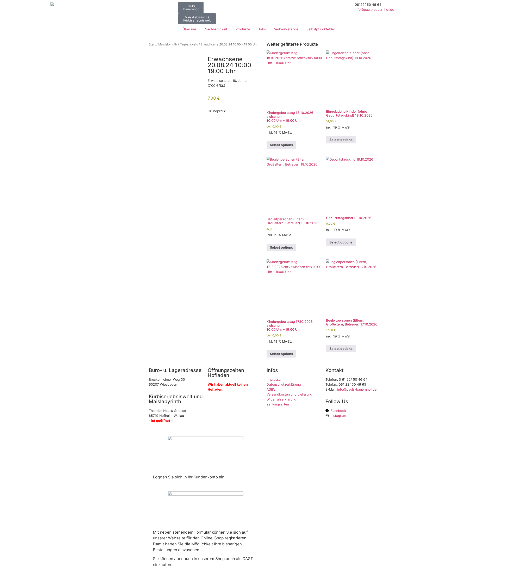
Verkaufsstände (286, 29)
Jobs (262, 29)
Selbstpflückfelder (320, 29)
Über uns (189, 29)
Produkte (243, 29)
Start (152, 44)
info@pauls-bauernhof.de (374, 9)
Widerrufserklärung (281, 399)
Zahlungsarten (278, 404)
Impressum (275, 379)
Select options (281, 145)
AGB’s (271, 389)
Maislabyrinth (167, 44)
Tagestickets (189, 44)
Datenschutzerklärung (284, 384)
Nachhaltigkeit (216, 29)
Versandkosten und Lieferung (289, 394)
